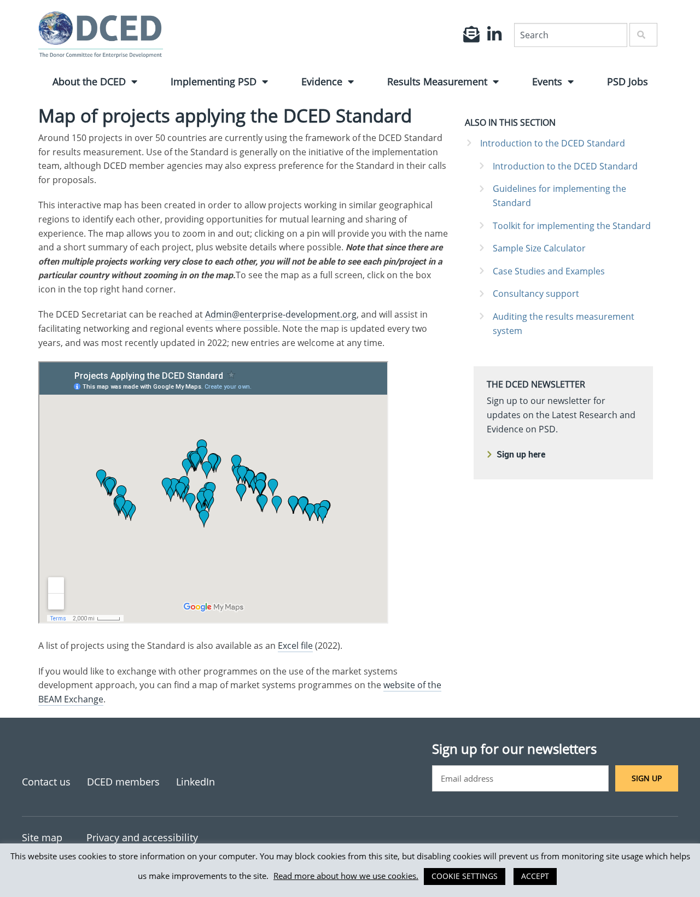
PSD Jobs (627, 81)
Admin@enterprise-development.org (281, 314)
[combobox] (570, 35)
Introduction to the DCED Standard (552, 143)
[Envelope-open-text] (471, 34)
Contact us (46, 781)
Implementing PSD (213, 81)
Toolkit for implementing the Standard (572, 226)
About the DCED (89, 81)
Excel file (295, 646)
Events (547, 81)
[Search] (643, 34)
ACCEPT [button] (535, 876)
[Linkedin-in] (494, 34)
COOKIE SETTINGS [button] (464, 876)
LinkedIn (195, 781)
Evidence (321, 81)
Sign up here (521, 454)
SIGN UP (647, 778)
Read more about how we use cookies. (345, 875)
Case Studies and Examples (549, 271)
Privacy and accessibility (142, 837)
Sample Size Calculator (539, 248)
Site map (42, 837)
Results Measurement (437, 81)
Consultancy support (536, 294)
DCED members (123, 781)
